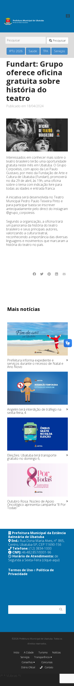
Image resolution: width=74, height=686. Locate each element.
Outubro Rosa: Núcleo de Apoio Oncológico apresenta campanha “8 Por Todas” (36, 504)
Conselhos (27, 662)
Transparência (42, 657)
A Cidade (29, 652)
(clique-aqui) (51, 560)
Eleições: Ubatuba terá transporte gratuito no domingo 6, (32, 457)
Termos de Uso (20, 570)
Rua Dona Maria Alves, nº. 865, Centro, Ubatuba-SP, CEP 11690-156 (36, 542)
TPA (45, 51)
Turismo (42, 652)
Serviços (59, 51)
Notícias (56, 652)
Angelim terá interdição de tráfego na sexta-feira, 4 (34, 411)
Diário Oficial (28, 667)
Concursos (46, 662)
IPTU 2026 (15, 51)
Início (16, 652)
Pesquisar (59, 40)
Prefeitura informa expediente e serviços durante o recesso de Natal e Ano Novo (35, 363)
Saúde (33, 51)
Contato (48, 667)
